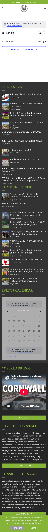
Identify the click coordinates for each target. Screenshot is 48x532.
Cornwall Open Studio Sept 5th (24, 2)
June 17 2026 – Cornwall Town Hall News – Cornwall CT (24, 170)
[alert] (24, 350)
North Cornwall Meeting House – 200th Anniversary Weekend (27, 214)
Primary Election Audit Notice (25, 94)
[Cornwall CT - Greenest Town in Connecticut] (24, 8)
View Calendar (11, 357)
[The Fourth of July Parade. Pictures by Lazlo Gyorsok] (5, 281)
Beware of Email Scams (14, 203)
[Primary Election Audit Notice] (5, 97)
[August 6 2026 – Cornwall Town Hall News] (5, 106)
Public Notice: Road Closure (24, 159)
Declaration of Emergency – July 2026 (21, 132)
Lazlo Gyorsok (8, 454)
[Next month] (40, 311)
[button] (3, 8)
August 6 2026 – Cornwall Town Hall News (26, 105)
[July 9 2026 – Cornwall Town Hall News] (5, 125)
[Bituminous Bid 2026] (5, 152)
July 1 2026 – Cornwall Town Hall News (22, 141)
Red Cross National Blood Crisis (26, 259)
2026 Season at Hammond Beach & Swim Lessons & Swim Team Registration (24, 179)
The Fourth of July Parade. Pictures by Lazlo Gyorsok (23, 279)
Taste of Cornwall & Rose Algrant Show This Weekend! (27, 114)
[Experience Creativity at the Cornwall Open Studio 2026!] (5, 196)
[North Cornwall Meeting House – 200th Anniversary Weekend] (5, 215)
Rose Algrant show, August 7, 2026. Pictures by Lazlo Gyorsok (28, 232)
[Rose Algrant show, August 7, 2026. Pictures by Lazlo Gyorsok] (5, 234)
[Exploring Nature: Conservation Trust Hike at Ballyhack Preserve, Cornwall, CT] (5, 271)
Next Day (41, 42)
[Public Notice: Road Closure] (5, 162)
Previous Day (8, 42)
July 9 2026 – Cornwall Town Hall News (27, 123)
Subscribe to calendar (22, 50)
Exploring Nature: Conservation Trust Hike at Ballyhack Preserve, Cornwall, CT (27, 270)
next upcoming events (14, 25)
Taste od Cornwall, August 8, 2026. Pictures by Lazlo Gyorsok (28, 223)
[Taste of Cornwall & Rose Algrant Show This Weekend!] (5, 115)
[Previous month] (7, 311)
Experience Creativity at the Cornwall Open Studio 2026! (24, 195)
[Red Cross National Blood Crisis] (5, 262)
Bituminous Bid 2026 (21, 150)
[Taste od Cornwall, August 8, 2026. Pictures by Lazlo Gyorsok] (5, 224)
